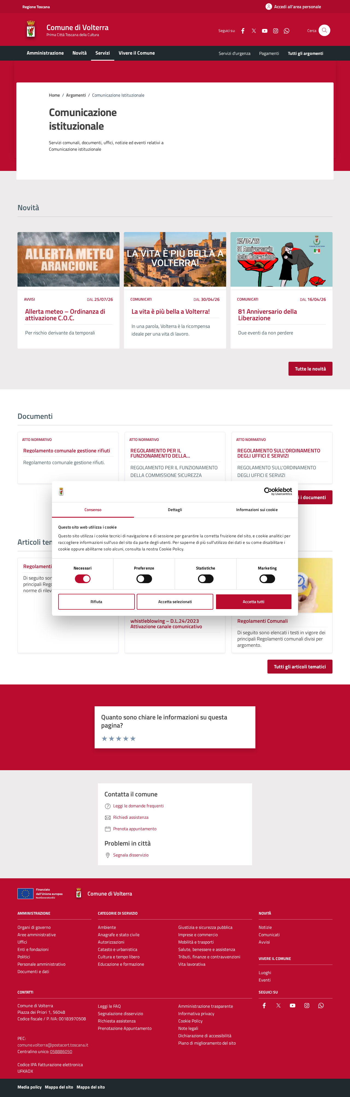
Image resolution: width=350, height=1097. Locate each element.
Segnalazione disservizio (120, 1013)
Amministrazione (45, 53)
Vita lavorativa (191, 964)
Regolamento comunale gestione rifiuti (66, 450)
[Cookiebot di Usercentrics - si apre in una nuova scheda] (268, 491)
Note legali (188, 1028)
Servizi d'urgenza (234, 53)
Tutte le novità (310, 368)
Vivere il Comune (137, 53)
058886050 (61, 1051)
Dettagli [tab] (175, 509)
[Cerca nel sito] (324, 30)
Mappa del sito (59, 1087)
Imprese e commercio (198, 934)
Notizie (265, 927)
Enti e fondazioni (33, 949)
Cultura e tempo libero (118, 956)
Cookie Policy (190, 1021)
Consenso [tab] (93, 509)
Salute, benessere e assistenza (206, 949)
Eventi (265, 980)
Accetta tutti (253, 601)
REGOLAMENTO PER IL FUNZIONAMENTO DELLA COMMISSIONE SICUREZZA (159, 453)
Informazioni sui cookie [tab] (257, 509)
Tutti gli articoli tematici (300, 666)
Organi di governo (34, 927)
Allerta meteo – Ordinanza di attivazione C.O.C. (65, 314)
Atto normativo (37, 439)
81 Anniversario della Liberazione (267, 314)
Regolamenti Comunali (262, 620)
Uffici (22, 942)
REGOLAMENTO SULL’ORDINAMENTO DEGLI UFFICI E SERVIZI (278, 453)
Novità (79, 53)
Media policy (30, 1087)
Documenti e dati (33, 971)
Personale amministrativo (41, 964)
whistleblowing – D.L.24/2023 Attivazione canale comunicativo (166, 623)
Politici (24, 956)
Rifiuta (96, 601)
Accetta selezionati (175, 601)
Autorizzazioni (111, 942)
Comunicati (141, 299)
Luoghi (265, 972)
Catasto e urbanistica (117, 949)
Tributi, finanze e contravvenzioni (209, 956)
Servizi (102, 53)
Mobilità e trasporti (196, 942)
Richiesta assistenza (117, 1021)
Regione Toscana (36, 7)
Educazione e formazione (121, 964)
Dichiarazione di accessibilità (204, 1035)
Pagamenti (269, 53)
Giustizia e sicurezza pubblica (205, 927)
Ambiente (107, 927)
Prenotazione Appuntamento (124, 1028)
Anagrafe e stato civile (118, 934)
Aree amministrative (37, 934)
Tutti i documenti (307, 497)
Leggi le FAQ (109, 1006)
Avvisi (29, 299)
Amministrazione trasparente (205, 1006)
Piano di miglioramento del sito (207, 1043)
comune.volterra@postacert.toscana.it (53, 1045)
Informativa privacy (196, 1013)
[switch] (144, 578)
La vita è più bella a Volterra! (171, 311)
